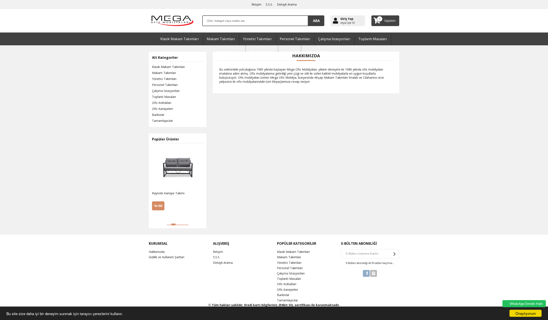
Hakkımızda (157, 252)
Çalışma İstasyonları (334, 39)
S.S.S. (269, 4)
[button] (169, 224)
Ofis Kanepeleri (162, 109)
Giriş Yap (346, 19)
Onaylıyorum (525, 313)
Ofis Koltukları (161, 103)
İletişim (256, 4)
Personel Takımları (295, 39)
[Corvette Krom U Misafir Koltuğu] (171, 217)
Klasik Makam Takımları (179, 39)
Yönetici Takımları (257, 39)
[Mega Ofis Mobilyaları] (172, 20)
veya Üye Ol (347, 23)
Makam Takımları (221, 39)
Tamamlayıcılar (162, 121)
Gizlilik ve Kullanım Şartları (166, 257)
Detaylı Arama (287, 4)
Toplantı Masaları (372, 39)
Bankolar (158, 115)
